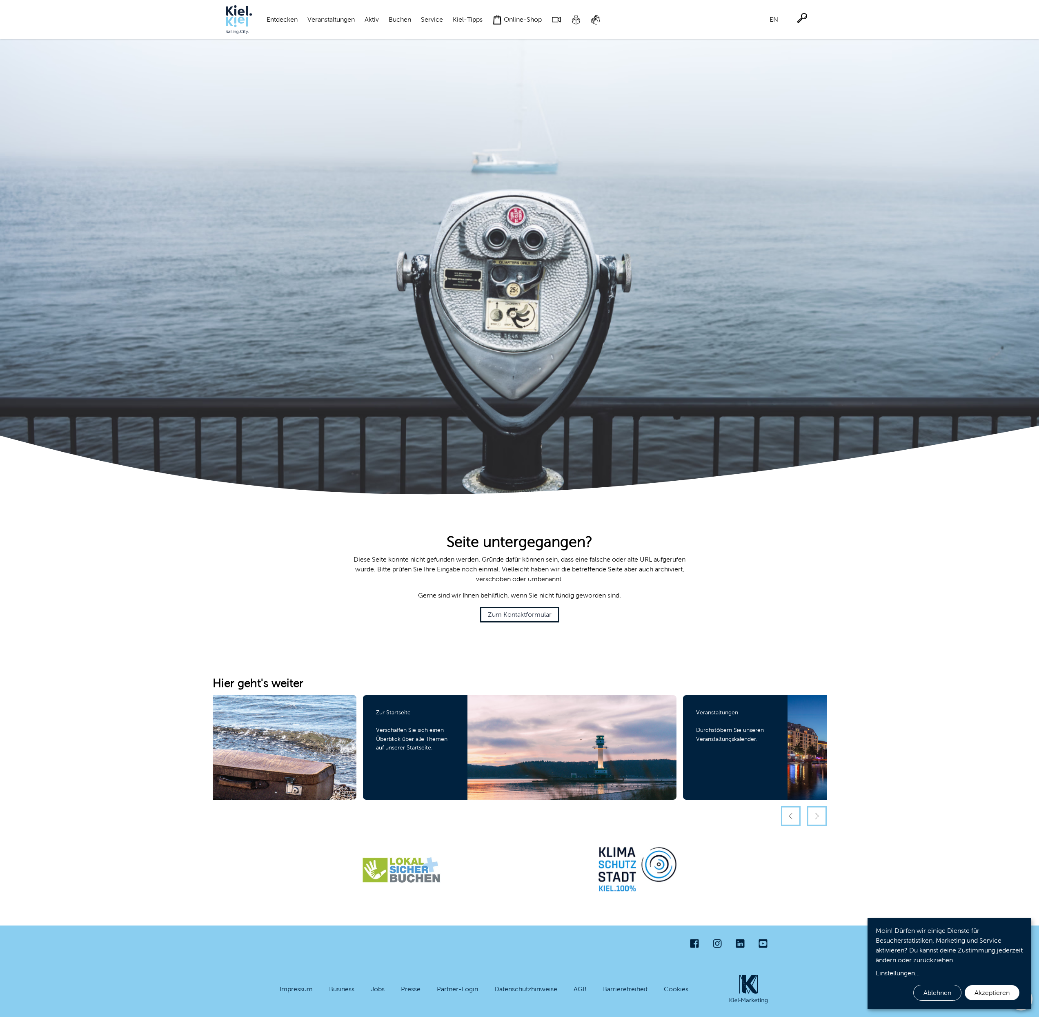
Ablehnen (937, 992)
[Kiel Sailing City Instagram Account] (717, 943)
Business (341, 989)
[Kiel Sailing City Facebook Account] (694, 943)
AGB (580, 989)
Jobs (378, 989)
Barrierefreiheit (625, 989)
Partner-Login (457, 989)
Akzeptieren (992, 992)
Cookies (676, 989)
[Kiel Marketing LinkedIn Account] (740, 943)
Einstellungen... (898, 973)
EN (774, 19)
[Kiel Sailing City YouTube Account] (763, 943)
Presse (410, 989)
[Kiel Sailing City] (239, 19)
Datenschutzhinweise (525, 989)
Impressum (296, 989)
